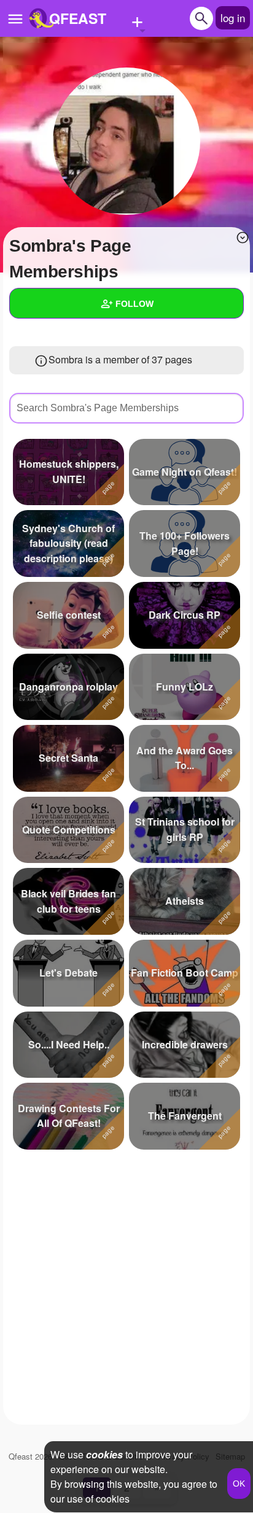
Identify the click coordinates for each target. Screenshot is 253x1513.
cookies (104, 1454)
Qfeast (30, 1456)
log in (232, 17)
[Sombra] (126, 141)
